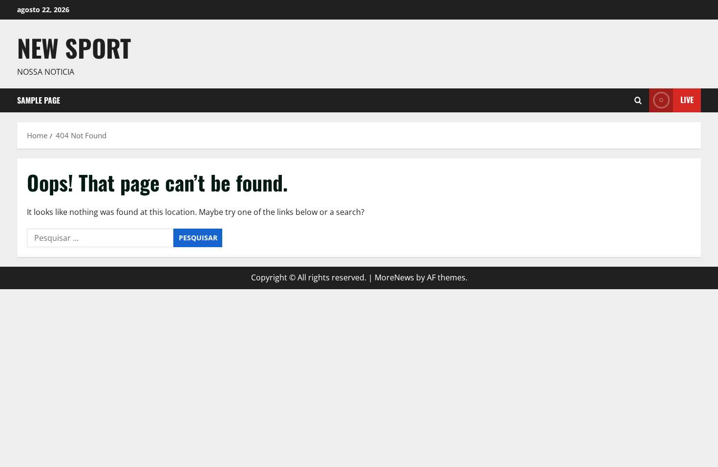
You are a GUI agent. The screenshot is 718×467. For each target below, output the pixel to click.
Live (687, 100)
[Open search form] (638, 100)
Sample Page (38, 100)
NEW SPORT (74, 47)
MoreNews (394, 277)
